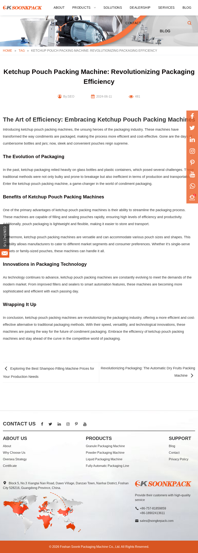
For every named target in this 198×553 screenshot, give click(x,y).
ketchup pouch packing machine (43, 184)
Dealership (140, 7)
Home (7, 50)
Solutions (112, 7)
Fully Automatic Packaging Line (107, 465)
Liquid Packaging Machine (104, 459)
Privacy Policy (178, 459)
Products (81, 7)
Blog (187, 7)
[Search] (189, 23)
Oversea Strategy (15, 459)
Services (166, 7)
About (59, 7)
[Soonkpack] (22, 8)
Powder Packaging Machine (105, 452)
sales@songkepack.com (156, 520)
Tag (22, 50)
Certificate (10, 465)
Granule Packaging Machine (105, 446)
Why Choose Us (14, 452)
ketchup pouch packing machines (47, 129)
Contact (133, 23)
